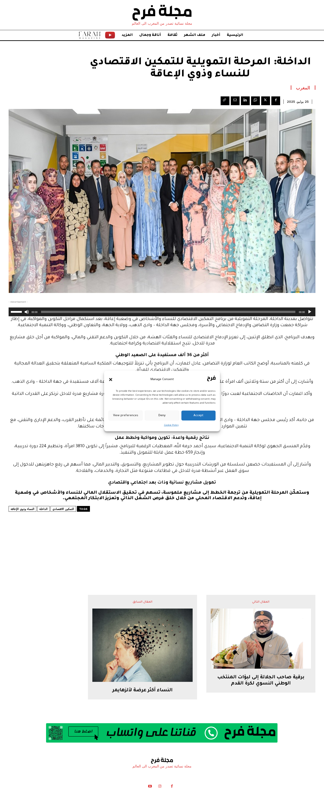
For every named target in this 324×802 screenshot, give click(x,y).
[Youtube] (150, 787)
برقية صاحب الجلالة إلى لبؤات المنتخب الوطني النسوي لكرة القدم (260, 681)
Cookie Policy (171, 425)
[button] (110, 379)
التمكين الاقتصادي (63, 509)
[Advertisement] (162, 540)
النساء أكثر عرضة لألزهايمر (142, 690)
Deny (162, 415)
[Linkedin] (245, 100)
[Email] (235, 100)
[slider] (17, 311)
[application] (162, 311)
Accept (198, 415)
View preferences (125, 415)
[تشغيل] (309, 312)
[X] (265, 100)
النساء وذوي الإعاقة (22, 509)
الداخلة (43, 509)
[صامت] (26, 312)
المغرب (303, 87)
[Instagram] (160, 787)
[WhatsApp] (255, 100)
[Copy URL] (225, 100)
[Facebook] (275, 100)
